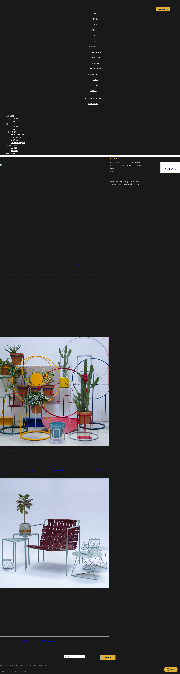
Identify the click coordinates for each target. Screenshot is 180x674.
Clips (112, 171)
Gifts (129, 168)
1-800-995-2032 (118, 184)
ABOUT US (93, 91)
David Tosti (25, 641)
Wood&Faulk (57, 470)
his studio (77, 265)
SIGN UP (108, 657)
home (10, 3)
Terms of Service (6, 671)
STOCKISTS (95, 63)
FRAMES (95, 85)
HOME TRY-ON (95, 52)
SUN (95, 24)
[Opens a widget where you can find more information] (171, 670)
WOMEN (93, 13)
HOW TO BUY (93, 47)
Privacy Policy (20, 671)
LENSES (95, 80)
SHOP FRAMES (93, 104)
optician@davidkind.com (132, 184)
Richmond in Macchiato (46, 641)
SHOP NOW (95, 58)
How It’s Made (93, 74)
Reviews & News (134, 165)
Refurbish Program (95, 69)
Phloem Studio (30, 470)
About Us (114, 162)
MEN (93, 30)
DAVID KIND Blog (117, 165)
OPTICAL (95, 19)
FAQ (112, 168)
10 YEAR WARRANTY (135, 162)
